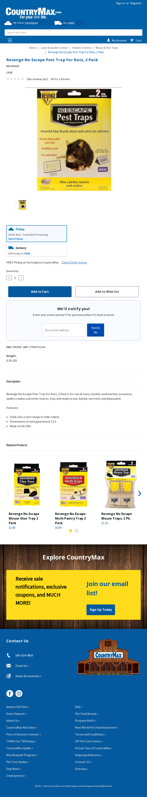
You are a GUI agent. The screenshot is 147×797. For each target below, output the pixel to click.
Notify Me (95, 330)
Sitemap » (81, 769)
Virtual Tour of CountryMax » (93, 748)
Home (32, 48)
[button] (36, 233)
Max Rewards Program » (22, 755)
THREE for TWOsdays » (21, 741)
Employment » (16, 775)
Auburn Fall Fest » (17, 707)
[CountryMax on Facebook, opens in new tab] (8, 692)
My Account (119, 40)
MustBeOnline (105, 786)
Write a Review (60, 79)
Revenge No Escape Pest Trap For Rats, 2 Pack (76, 52)
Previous (8, 493)
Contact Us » (83, 762)
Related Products (16, 445)
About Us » (13, 720)
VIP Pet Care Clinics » (88, 741)
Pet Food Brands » (87, 714)
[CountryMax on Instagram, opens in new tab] (18, 692)
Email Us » (22, 666)
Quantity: (12, 271)
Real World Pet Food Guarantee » (96, 727)
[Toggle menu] (9, 39)
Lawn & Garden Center (54, 48)
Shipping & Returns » (88, 755)
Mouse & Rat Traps (107, 48)
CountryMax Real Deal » (21, 727)
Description (13, 381)
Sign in (120, 3)
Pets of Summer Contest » (23, 734)
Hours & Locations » (28, 676)
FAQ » (78, 707)
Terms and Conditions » (90, 734)
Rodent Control (81, 48)
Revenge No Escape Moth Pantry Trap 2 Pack (70, 518)
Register (136, 3)
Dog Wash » (13, 769)
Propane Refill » (85, 720)
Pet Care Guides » (17, 762)
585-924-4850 (24, 655)
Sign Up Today (101, 610)
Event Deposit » (16, 714)
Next (139, 493)
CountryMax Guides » (19, 748)
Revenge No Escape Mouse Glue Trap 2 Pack (24, 518)
